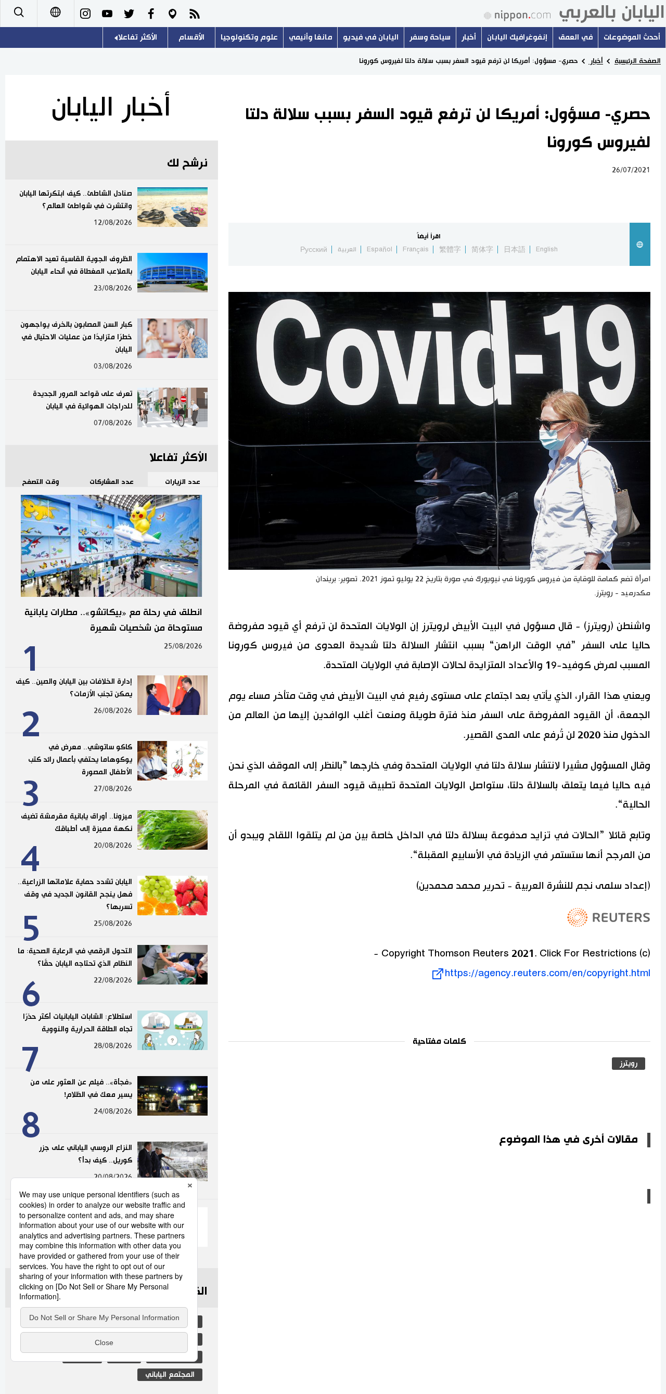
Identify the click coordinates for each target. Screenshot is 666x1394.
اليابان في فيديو (371, 37)
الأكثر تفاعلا (137, 37)
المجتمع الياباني (170, 1375)
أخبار (469, 37)
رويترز (628, 1063)
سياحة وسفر (430, 37)
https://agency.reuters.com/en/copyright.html (547, 973)
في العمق (575, 37)
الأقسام (191, 37)
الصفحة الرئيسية (637, 61)
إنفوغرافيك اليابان (517, 37)
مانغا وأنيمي (310, 37)
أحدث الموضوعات (632, 37)
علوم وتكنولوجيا (249, 37)
